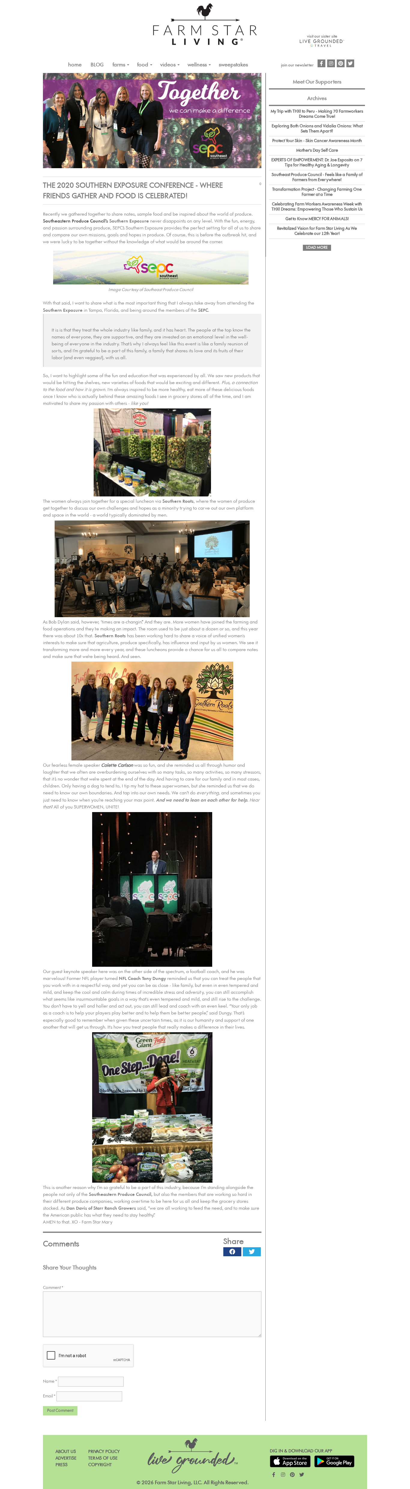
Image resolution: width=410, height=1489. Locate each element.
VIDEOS (168, 65)
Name (50, 1381)
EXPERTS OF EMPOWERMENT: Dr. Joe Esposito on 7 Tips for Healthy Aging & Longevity (317, 163)
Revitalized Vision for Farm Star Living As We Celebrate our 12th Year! (317, 231)
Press (62, 1464)
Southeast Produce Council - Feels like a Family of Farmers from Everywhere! (317, 177)
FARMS (119, 65)
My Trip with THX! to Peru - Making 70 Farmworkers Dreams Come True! (317, 114)
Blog (97, 65)
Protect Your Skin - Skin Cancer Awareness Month (317, 140)
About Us (66, 1451)
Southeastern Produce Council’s (75, 221)
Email (49, 1396)
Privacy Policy (104, 1451)
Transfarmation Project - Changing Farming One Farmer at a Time (317, 192)
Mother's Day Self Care (317, 150)
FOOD (142, 65)
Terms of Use (103, 1458)
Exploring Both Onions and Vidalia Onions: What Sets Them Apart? (317, 129)
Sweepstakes (233, 65)
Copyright (100, 1464)
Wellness (197, 65)
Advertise (66, 1458)
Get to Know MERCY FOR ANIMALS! (317, 219)
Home (75, 65)
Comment (53, 1287)
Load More (317, 247)
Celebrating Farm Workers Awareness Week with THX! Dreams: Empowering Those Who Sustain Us (317, 207)
